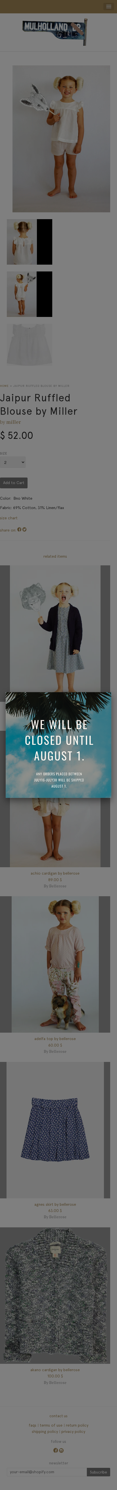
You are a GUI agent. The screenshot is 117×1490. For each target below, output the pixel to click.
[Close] (111, 692)
